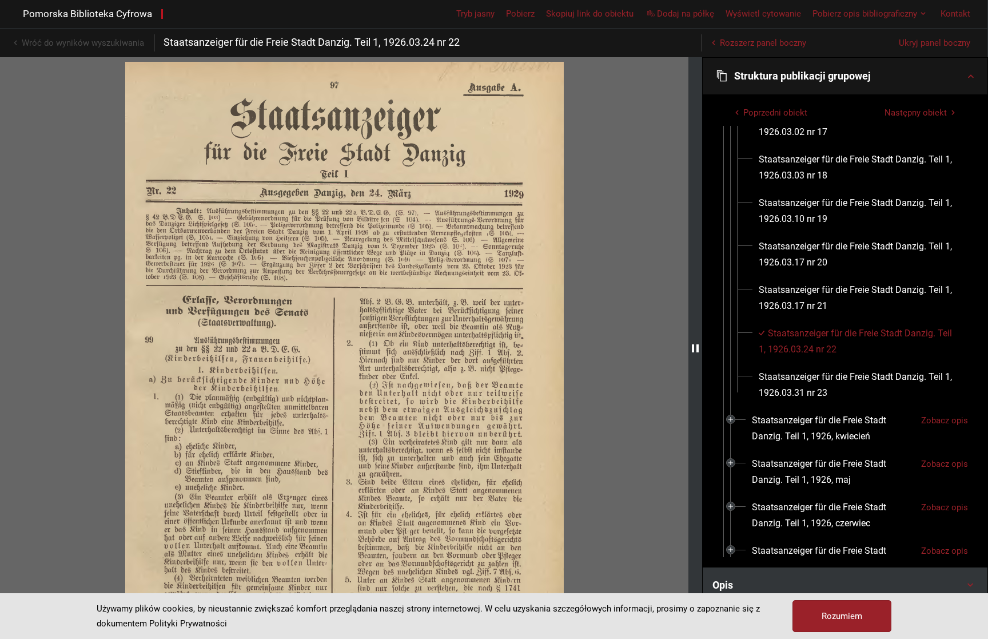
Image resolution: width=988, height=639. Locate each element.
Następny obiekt (916, 113)
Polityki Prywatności (188, 623)
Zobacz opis (944, 420)
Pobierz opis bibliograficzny (864, 14)
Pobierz (520, 14)
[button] (845, 76)
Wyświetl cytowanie (763, 14)
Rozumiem (842, 616)
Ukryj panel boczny (934, 43)
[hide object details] (695, 348)
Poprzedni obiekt (775, 113)
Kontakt (955, 14)
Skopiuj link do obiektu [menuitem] (590, 14)
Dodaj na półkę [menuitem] (685, 14)
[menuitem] (859, 167)
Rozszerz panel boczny (763, 43)
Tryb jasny (475, 14)
